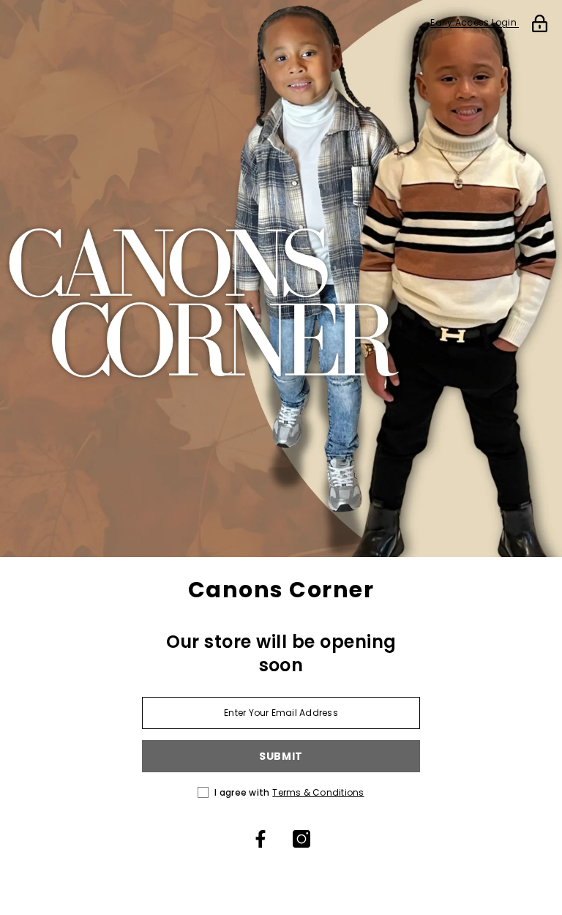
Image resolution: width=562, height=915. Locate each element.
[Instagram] (301, 839)
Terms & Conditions (318, 792)
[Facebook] (260, 839)
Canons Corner (281, 590)
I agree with (241, 792)
